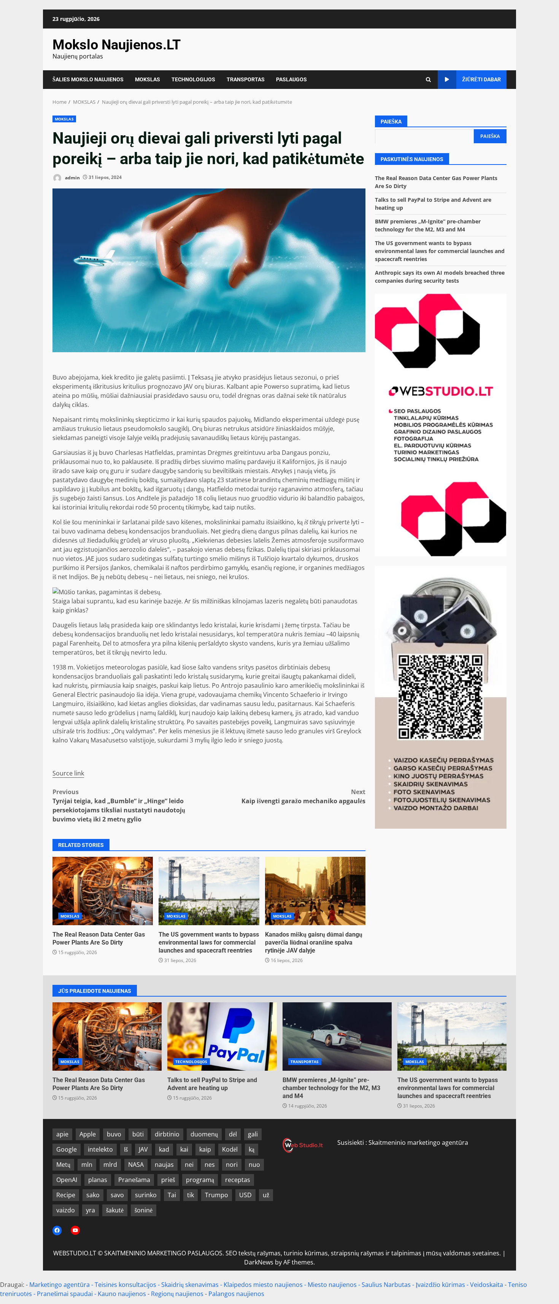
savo (117, 1195)
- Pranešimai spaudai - (65, 1294)
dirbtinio (167, 1134)
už (266, 1195)
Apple (87, 1134)
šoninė (143, 1210)
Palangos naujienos (236, 1294)
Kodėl (230, 1149)
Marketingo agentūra (59, 1284)
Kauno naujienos (122, 1294)
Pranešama (134, 1180)
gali (253, 1134)
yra (90, 1210)
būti (138, 1134)
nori (232, 1164)
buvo (114, 1134)
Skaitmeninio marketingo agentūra (418, 1142)
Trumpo (216, 1195)
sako (93, 1195)
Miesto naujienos (332, 1284)
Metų (63, 1164)
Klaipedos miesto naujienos (263, 1284)
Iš (126, 1149)
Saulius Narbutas (386, 1284)
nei (189, 1164)
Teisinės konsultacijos (125, 1284)
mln (86, 1164)
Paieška (391, 122)
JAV (143, 1149)
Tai (172, 1195)
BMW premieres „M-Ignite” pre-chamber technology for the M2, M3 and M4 (337, 1036)
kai (184, 1149)
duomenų (204, 1134)
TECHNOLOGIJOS (193, 79)
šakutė (115, 1210)
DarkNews (258, 1262)
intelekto (100, 1149)
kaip (205, 1149)
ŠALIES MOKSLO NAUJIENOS (88, 79)
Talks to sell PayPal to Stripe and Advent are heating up (221, 1036)
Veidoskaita (486, 1284)
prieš (168, 1180)
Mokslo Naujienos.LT (116, 45)
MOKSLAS (147, 79)
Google (66, 1149)
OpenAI (66, 1180)
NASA (136, 1164)
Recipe (65, 1195)
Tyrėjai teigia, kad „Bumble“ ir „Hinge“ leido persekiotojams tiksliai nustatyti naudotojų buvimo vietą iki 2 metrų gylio (118, 805)
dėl (233, 1134)
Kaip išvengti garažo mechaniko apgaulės (303, 796)
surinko (146, 1195)
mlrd (110, 1164)
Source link (68, 773)
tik (190, 1195)
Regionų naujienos (177, 1294)
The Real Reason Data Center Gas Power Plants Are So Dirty (102, 891)
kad (164, 1149)
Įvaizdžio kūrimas (440, 1284)
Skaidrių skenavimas (190, 1284)
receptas (237, 1180)
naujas (164, 1164)
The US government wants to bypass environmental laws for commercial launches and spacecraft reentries (209, 891)
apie (62, 1134)
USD (245, 1195)
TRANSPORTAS (246, 79)
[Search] (428, 79)
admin (72, 177)
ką (251, 1149)
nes (210, 1164)
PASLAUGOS (291, 79)
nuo (254, 1164)
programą (200, 1180)
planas (97, 1180)
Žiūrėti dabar (481, 79)
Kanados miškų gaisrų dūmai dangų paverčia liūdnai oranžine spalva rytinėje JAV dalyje (315, 891)
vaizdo (65, 1210)
